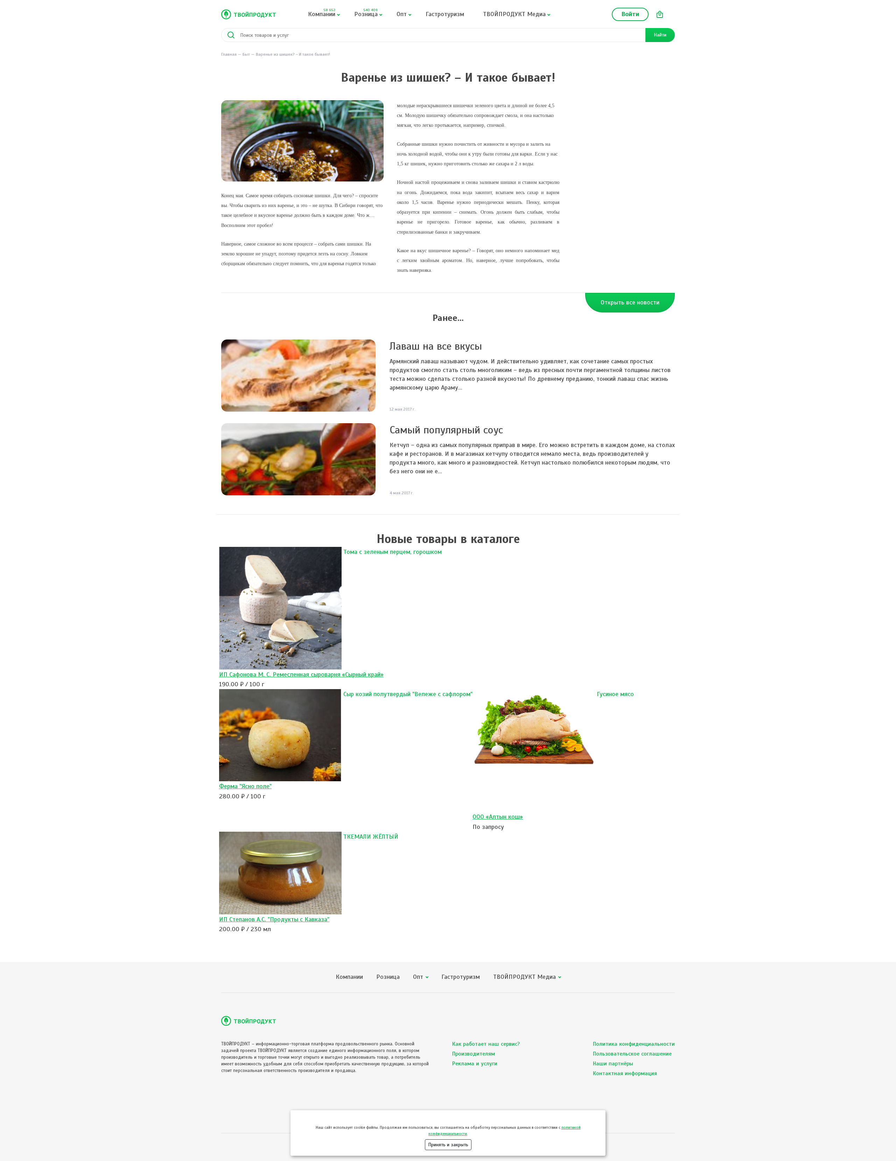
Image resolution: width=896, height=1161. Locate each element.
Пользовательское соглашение (632, 1053)
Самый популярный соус (446, 430)
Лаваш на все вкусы (436, 346)
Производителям (473, 1053)
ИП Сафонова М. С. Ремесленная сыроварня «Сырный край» (301, 674)
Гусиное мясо (615, 694)
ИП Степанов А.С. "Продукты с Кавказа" (274, 919)
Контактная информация (625, 1073)
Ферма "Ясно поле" (245, 786)
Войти (630, 14)
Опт (402, 14)
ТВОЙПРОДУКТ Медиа (514, 14)
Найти (660, 35)
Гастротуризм (445, 14)
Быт (246, 54)
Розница (366, 13)
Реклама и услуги (474, 1063)
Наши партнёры (613, 1063)
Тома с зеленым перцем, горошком (392, 552)
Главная (229, 54)
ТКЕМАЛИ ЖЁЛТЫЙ (370, 836)
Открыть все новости (630, 302)
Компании (321, 13)
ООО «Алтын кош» (497, 816)
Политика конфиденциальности (634, 1043)
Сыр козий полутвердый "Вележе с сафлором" (407, 694)
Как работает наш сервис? (486, 1043)
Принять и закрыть (448, 1145)
